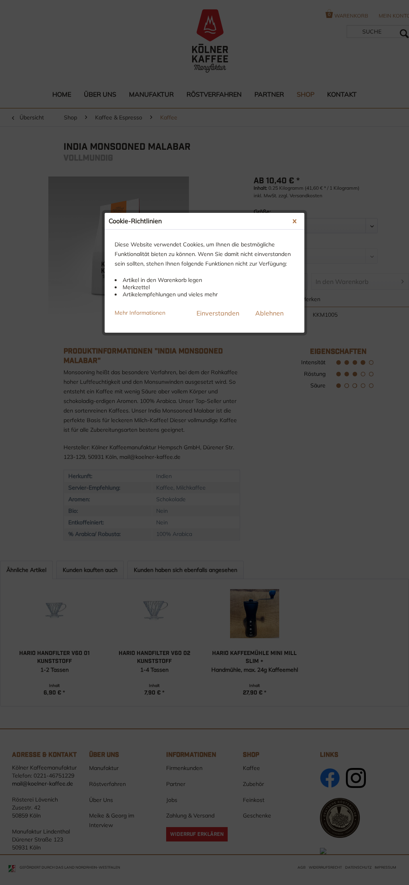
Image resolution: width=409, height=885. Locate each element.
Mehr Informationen (140, 312)
